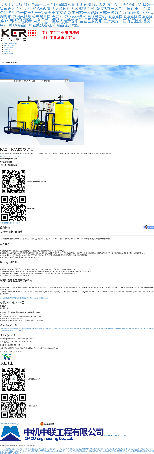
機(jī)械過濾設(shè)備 (118, 328)
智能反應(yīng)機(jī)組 (37, 328)
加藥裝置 (3, 331)
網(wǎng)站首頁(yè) (10, 43)
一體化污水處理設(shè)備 (8, 328)
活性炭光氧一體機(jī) (141, 328)
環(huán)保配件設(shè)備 (37, 298)
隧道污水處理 (130, 328)
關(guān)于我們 (9, 45)
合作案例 (7, 49)
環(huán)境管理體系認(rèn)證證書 (13, 298)
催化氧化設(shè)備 (104, 328)
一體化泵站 (48, 328)
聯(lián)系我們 (8, 54)
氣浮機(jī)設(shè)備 (23, 328)
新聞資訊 (7, 51)
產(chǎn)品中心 (9, 47)
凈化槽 (151, 328)
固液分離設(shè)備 (92, 328)
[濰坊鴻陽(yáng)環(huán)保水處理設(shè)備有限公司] (40, 35)
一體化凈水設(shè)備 (59, 328)
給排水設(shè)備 (72, 328)
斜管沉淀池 (81, 328)
